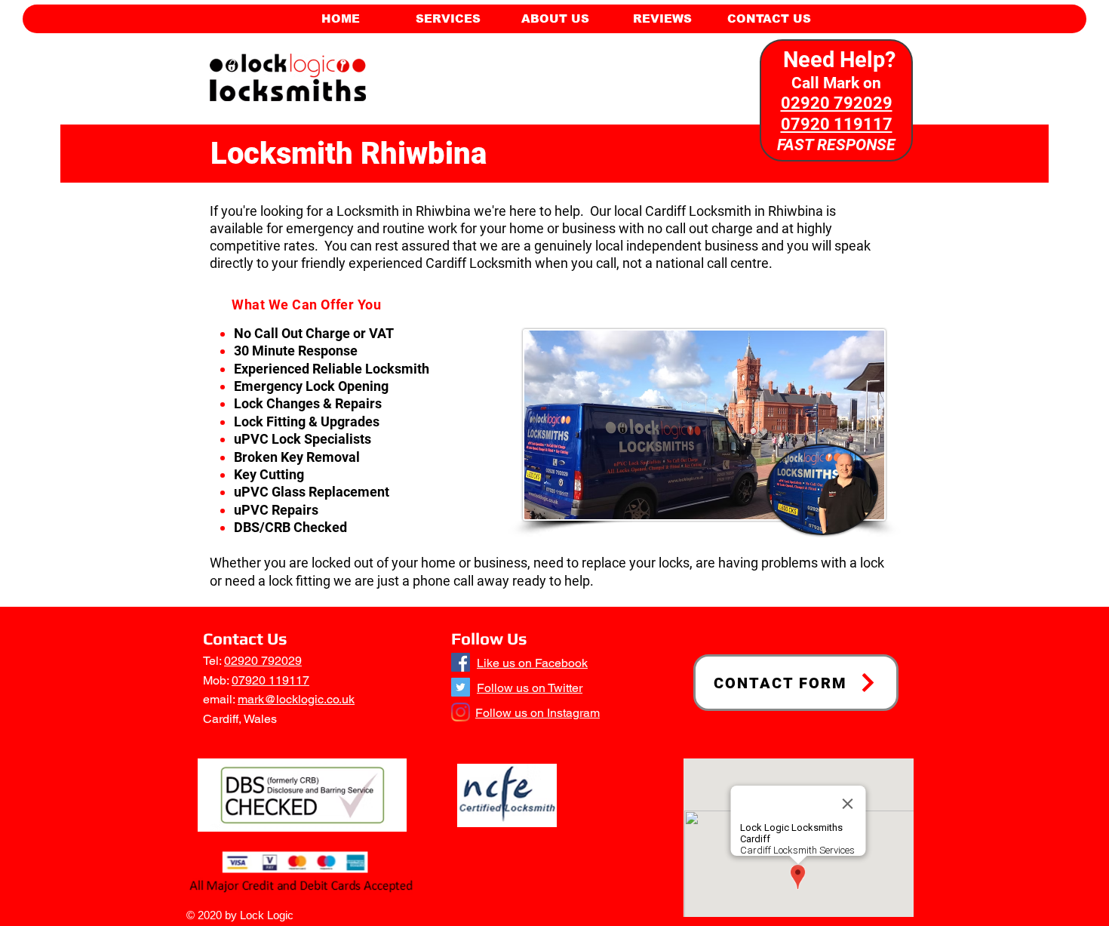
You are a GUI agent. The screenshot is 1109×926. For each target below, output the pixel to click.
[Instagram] (460, 712)
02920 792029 (263, 661)
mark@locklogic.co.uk (296, 699)
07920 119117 (270, 680)
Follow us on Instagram (537, 713)
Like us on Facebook (532, 663)
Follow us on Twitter (529, 688)
